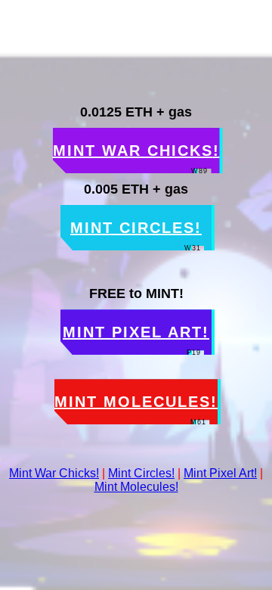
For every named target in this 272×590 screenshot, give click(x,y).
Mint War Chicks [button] (136, 157)
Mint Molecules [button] (136, 408)
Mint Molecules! (136, 486)
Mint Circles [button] (136, 234)
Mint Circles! (141, 473)
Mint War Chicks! (54, 473)
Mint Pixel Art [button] (136, 339)
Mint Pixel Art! (220, 473)
